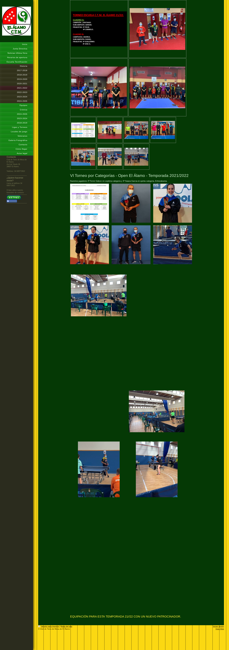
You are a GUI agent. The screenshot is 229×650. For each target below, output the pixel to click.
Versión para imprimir (50, 626)
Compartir (12, 201)
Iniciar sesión (218, 626)
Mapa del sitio (66, 626)
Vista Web (219, 629)
